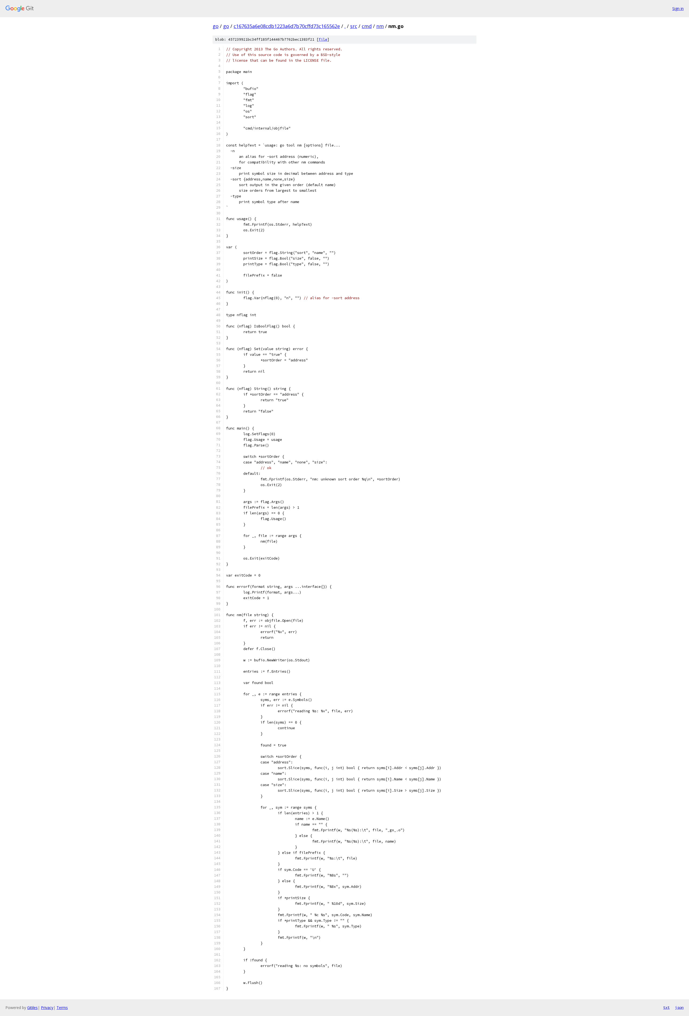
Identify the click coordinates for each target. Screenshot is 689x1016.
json (679, 1007)
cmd (367, 26)
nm (380, 26)
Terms (62, 1007)
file (323, 39)
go (216, 26)
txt (666, 1007)
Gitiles (32, 1007)
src (353, 26)
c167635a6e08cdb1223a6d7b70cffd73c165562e (287, 26)
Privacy (47, 1007)
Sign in (678, 8)
